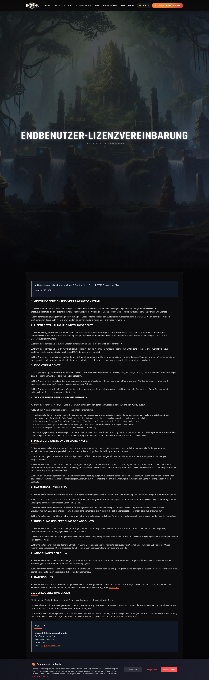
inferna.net (114, 587)
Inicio (47, 5)
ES (144, 5)
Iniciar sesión (110, 5)
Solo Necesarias (133, 669)
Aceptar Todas (169, 669)
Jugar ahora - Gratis (169, 5)
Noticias (68, 5)
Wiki (97, 5)
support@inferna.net (50, 645)
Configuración (151, 669)
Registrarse (127, 5)
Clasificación (83, 5)
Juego (57, 5)
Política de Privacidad (40, 676)
